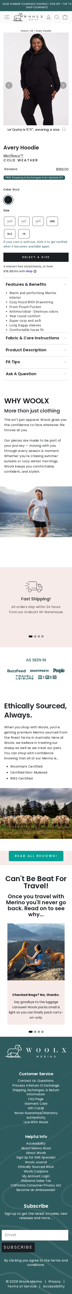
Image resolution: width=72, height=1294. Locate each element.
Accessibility (36, 1143)
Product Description (26, 350)
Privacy (55, 1281)
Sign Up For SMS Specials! (35, 1157)
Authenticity (36, 1117)
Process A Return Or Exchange (36, 1085)
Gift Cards (36, 1108)
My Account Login (36, 1176)
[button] (8, 85)
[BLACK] (8, 200)
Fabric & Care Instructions (32, 338)
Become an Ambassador (36, 1190)
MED (38, 221)
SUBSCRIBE (18, 1247)
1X (24, 233)
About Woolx (36, 1153)
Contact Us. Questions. (36, 1081)
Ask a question (21, 374)
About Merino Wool (36, 1148)
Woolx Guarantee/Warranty (36, 1113)
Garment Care (36, 1104)
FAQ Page (35, 1099)
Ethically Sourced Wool (36, 1167)
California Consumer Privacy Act (36, 1185)
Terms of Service (22, 1286)
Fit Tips (13, 362)
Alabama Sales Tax (36, 1181)
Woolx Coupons (36, 1171)
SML (24, 221)
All (31, 30)
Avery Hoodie (43, 30)
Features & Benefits (26, 284)
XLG (9, 233)
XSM (10, 221)
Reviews (10, 169)
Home (24, 30)
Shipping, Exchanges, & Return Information (36, 1092)
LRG (52, 221)
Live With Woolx (36, 1122)
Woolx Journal (36, 1162)
